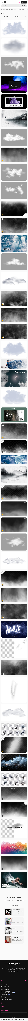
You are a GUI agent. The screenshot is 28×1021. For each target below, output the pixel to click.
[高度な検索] (25, 16)
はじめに (3, 1003)
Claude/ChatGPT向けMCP (8, 992)
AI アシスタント (4, 984)
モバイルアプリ (4, 997)
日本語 (14, 975)
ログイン (24, 2)
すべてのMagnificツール (6, 999)
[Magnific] (14, 964)
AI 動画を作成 (13, 9)
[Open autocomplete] (3, 5)
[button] (14, 975)
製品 (2, 980)
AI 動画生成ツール (5, 988)
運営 (2, 1006)
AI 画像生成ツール (5, 986)
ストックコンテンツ (5, 991)
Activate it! (22, 1019)
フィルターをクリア (19, 900)
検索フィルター (19, 16)
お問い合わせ (4, 1010)
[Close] (26, 1019)
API (2, 996)
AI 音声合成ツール (5, 989)
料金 (19, 2)
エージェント (5, 994)
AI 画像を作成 (5, 9)
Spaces (3, 983)
